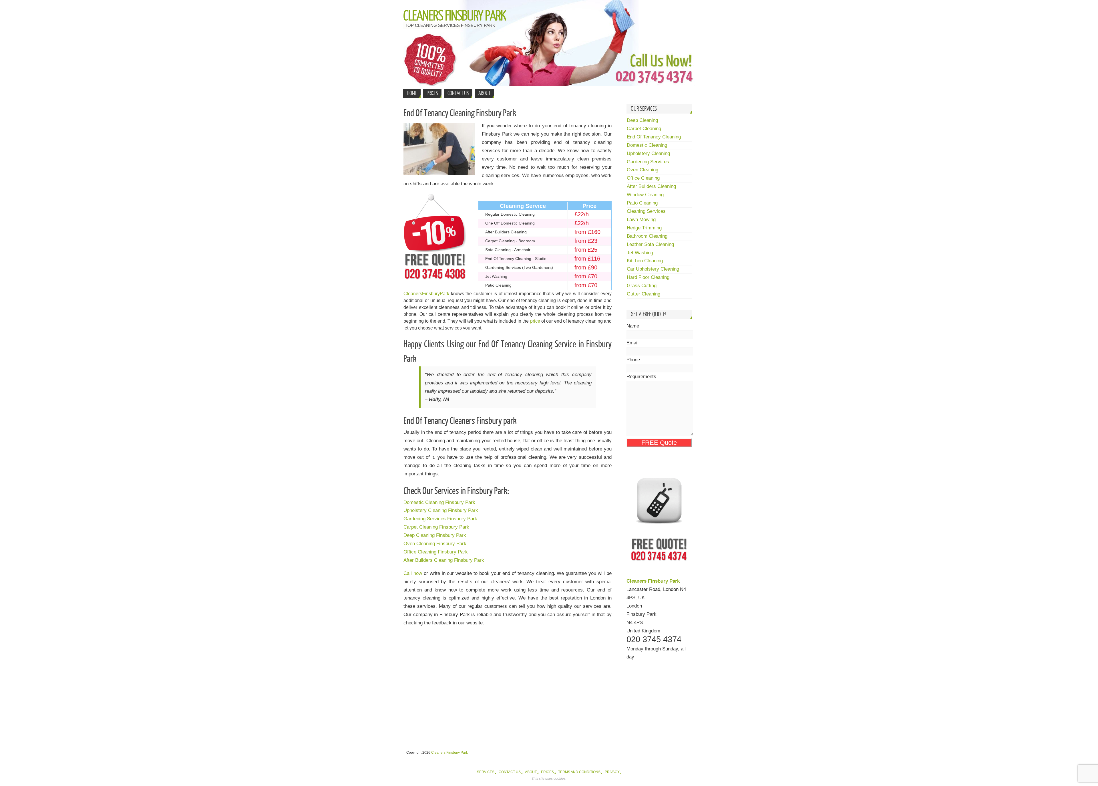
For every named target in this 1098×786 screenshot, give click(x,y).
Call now (412, 573)
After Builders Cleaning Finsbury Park (443, 560)
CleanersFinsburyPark (426, 293)
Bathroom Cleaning (647, 236)
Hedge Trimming (644, 228)
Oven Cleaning (642, 169)
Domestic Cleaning (647, 145)
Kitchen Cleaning (645, 260)
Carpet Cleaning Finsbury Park (436, 527)
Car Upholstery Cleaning (653, 269)
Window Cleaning (645, 194)
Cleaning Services (646, 211)
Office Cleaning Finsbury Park (435, 552)
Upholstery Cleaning (648, 153)
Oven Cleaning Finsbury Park (434, 543)
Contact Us (510, 772)
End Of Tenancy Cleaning (654, 137)
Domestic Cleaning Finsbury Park (439, 502)
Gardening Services (648, 161)
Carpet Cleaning (644, 128)
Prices (547, 772)
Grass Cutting (642, 285)
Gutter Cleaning (643, 294)
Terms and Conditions (579, 772)
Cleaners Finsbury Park (454, 16)
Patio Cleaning (642, 203)
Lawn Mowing (641, 219)
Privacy (612, 772)
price (535, 321)
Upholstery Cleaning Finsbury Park (440, 510)
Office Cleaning (643, 178)
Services (485, 772)
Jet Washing (640, 252)
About (531, 772)
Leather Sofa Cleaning (650, 244)
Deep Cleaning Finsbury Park (434, 535)
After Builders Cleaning (651, 186)
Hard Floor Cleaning (648, 277)
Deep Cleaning (642, 120)
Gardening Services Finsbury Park (440, 518)
